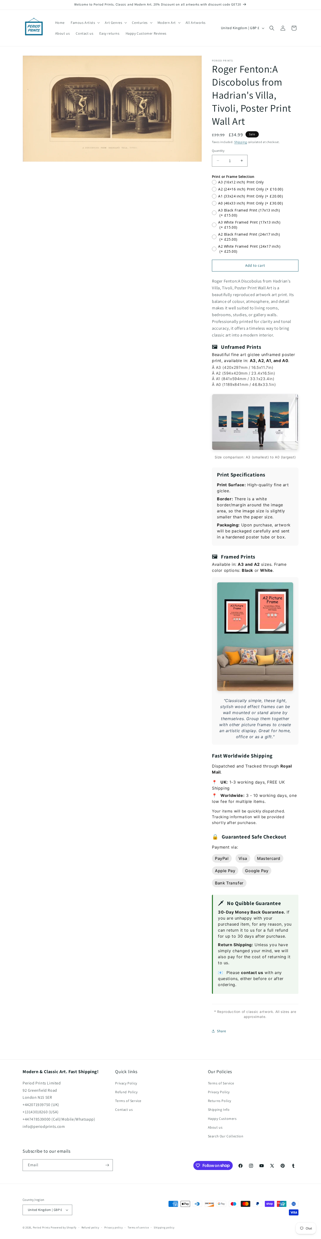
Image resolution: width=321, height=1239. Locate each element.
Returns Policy (219, 1100)
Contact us (124, 1109)
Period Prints (41, 1227)
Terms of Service (128, 1100)
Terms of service (138, 1227)
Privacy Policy (126, 1083)
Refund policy (90, 1227)
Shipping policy (164, 1227)
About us (215, 1127)
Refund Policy (126, 1092)
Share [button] (221, 1031)
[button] (85, 22)
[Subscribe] (107, 1165)
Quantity (218, 151)
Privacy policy (113, 1227)
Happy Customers (222, 1118)
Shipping (240, 142)
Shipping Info (219, 1109)
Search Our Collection (226, 1136)
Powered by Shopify (63, 1227)
